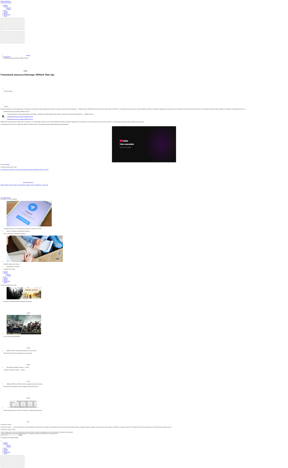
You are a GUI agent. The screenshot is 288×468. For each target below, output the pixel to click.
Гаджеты (6, 278)
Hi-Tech (6, 273)
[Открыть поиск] (12, 24)
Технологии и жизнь (6, 2)
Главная (6, 271)
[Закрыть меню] (12, 461)
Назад (25, 70)
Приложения (7, 281)
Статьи (5, 282)
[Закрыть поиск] (1, 440)
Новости (9, 274)
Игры (5, 277)
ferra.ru (8, 164)
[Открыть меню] (12, 37)
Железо (5, 279)
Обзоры (9, 275)
